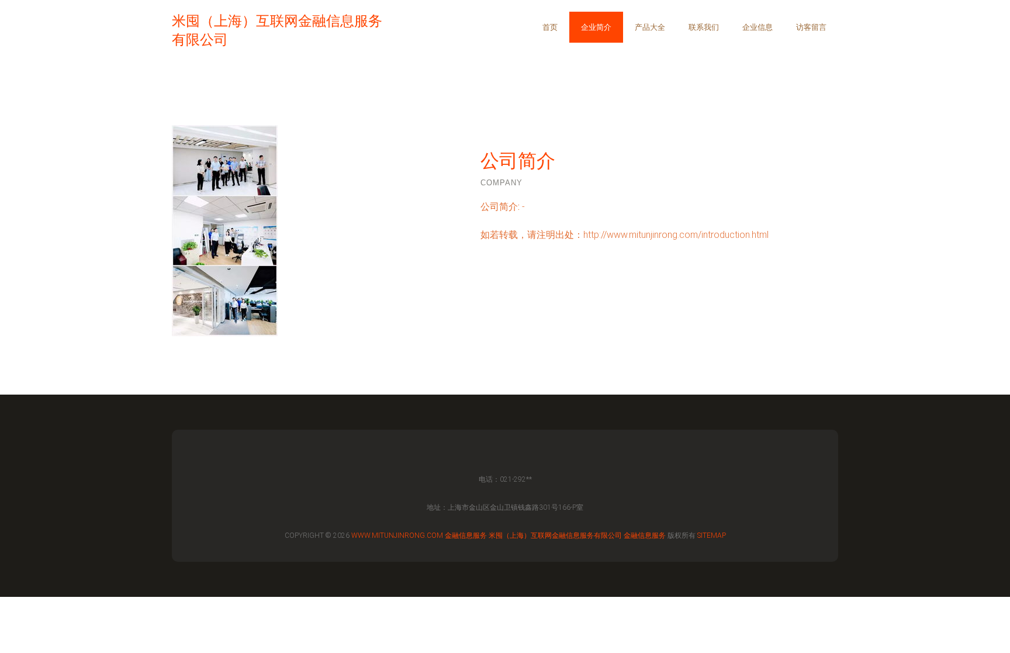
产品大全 (650, 27)
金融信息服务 (466, 535)
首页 (550, 27)
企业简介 (596, 27)
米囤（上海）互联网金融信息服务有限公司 (555, 535)
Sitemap (711, 535)
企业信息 (757, 27)
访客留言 (811, 27)
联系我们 (704, 27)
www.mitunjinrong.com (397, 535)
